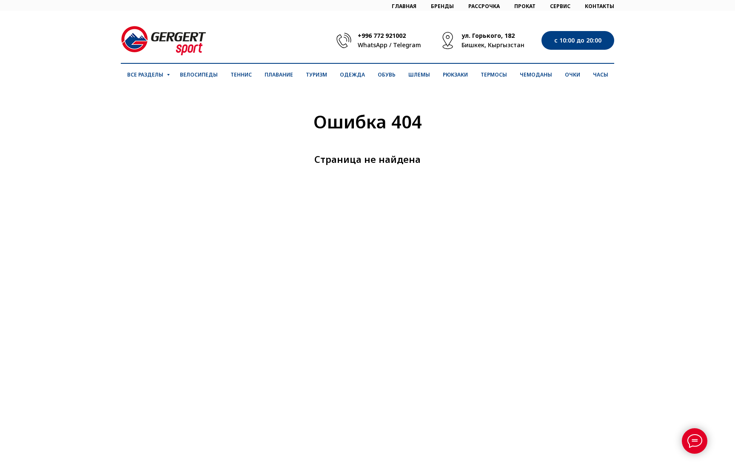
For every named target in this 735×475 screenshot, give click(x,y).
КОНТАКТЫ (599, 6)
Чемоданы (536, 74)
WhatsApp (372, 45)
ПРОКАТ (525, 6)
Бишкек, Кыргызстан (493, 45)
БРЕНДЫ (442, 6)
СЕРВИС (560, 6)
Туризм (316, 74)
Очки (572, 74)
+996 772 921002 (382, 35)
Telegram (407, 45)
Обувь (387, 74)
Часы (600, 74)
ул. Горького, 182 (488, 35)
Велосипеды (199, 74)
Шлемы (419, 74)
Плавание (279, 74)
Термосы (494, 74)
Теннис (241, 74)
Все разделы (146, 74)
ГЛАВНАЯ (404, 6)
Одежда (352, 74)
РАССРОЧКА (484, 6)
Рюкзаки (455, 74)
